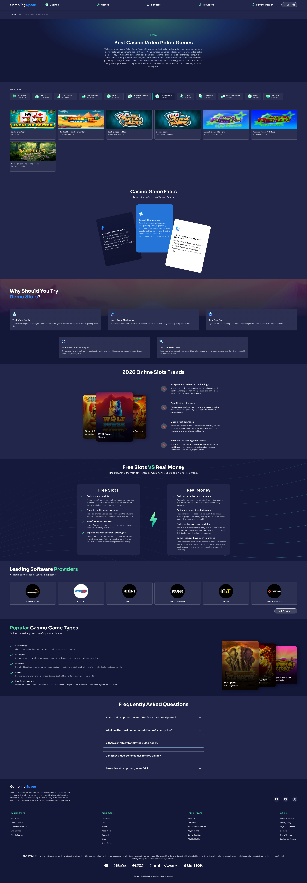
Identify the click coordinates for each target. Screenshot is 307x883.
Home (13, 14)
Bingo (104, 839)
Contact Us (192, 822)
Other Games (107, 843)
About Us (191, 818)
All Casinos (15, 818)
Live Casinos (16, 831)
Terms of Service (287, 818)
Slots (104, 822)
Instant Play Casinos (19, 827)
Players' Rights (194, 831)
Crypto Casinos (17, 822)
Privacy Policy (285, 822)
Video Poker (106, 831)
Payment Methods (287, 827)
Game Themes (286, 835)
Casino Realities (194, 835)
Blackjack (105, 835)
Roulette (105, 827)
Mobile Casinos (17, 835)
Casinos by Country (288, 839)
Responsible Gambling (197, 827)
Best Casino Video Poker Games (33, 14)
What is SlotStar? (194, 839)
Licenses (283, 831)
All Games (106, 818)
